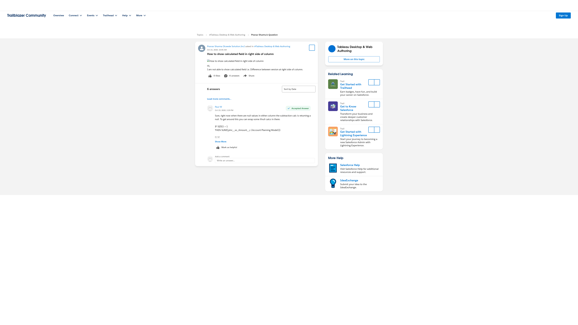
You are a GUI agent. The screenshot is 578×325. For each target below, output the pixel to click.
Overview (58, 15)
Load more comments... (219, 99)
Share (248, 76)
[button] (354, 59)
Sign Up (563, 15)
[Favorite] (312, 47)
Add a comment (222, 156)
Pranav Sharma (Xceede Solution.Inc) (226, 46)
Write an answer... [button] (226, 160)
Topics (200, 34)
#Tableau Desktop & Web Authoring (227, 34)
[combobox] (298, 89)
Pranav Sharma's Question (264, 34)
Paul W (218, 106)
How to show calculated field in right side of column (240, 54)
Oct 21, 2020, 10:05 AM (217, 49)
